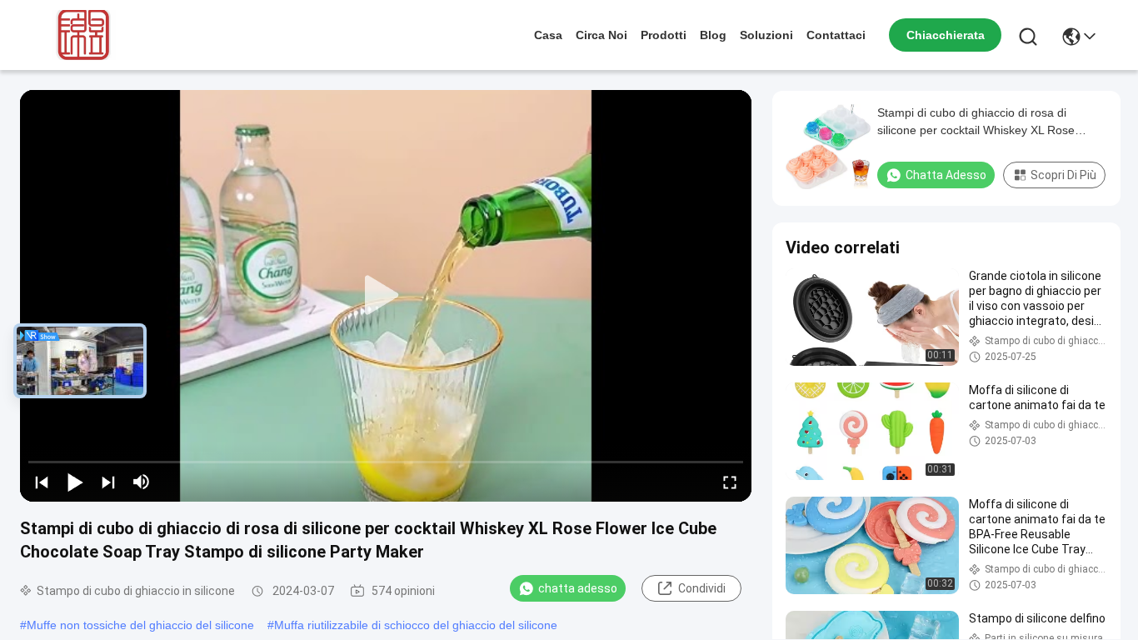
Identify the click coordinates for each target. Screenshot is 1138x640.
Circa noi (601, 35)
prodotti (663, 35)
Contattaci (836, 35)
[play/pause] (75, 481)
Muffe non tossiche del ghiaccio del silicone (140, 625)
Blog (713, 35)
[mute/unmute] (141, 481)
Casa (548, 35)
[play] (386, 296)
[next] (108, 481)
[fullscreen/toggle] (729, 481)
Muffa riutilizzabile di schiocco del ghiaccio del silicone (415, 625)
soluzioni (766, 35)
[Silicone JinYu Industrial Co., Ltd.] (80, 35)
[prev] (41, 481)
